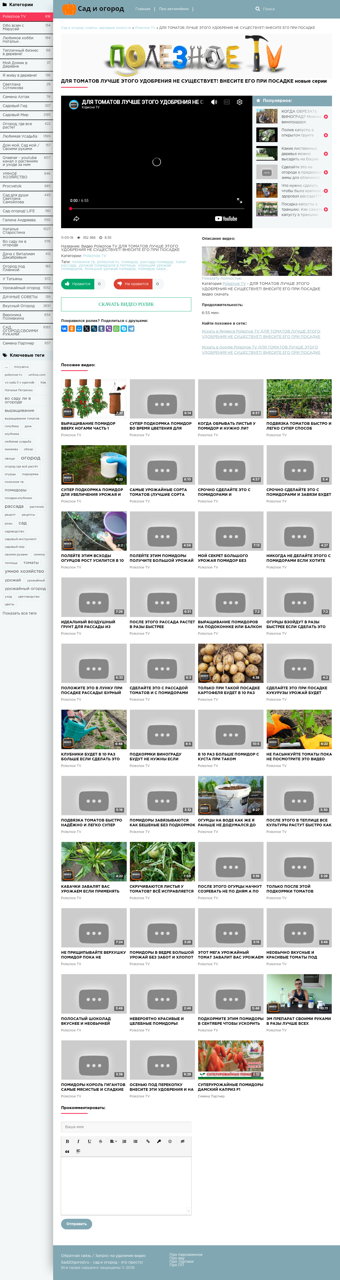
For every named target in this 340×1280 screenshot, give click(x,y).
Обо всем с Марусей (13, 27)
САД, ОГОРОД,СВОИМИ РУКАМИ (20, 331)
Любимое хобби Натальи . (18, 40)
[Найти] (257, 9)
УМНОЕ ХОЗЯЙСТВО (15, 175)
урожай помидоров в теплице (107, 265)
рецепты (28, 515)
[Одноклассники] (72, 328)
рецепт (10, 515)
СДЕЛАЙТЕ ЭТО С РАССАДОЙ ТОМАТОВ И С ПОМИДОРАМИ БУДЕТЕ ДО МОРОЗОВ (159, 691)
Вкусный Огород (19, 306)
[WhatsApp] (116, 328)
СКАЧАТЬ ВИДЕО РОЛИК (126, 304)
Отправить (76, 1224)
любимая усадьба (18, 441)
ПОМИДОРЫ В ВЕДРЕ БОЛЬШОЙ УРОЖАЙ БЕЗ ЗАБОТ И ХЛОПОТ (162, 955)
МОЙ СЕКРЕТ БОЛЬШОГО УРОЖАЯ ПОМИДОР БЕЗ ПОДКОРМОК (223, 558)
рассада (14, 507)
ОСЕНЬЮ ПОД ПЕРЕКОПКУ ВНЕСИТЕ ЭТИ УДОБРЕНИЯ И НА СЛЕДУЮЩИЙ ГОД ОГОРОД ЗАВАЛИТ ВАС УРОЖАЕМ (162, 1087)
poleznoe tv (13, 375)
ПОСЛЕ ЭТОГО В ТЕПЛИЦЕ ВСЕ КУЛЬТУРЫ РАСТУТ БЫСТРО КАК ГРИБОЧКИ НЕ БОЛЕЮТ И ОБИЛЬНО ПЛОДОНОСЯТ (299, 823)
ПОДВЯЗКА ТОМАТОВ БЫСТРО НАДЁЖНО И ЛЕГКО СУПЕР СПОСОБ (91, 823)
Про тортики (181, 1261)
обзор (28, 449)
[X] (86, 328)
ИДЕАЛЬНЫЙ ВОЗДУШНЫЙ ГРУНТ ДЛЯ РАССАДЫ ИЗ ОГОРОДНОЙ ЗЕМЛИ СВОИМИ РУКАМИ (91, 625)
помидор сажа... (153, 269)
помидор (129, 262)
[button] (67, 1141)
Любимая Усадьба (20, 136)
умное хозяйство (24, 571)
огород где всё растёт (21, 466)
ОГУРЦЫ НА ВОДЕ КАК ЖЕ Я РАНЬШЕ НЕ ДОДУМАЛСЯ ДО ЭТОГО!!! (227, 823)
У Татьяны (12, 279)
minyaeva (21, 367)
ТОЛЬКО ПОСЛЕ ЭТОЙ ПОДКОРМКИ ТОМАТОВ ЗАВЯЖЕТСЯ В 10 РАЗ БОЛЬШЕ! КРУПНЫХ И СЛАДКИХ (297, 889)
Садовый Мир (15, 115)
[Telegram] (131, 328)
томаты (31, 562)
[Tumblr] (101, 328)
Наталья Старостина (14, 231)
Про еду (177, 1258)
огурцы (10, 474)
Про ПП (176, 1265)
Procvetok (12, 186)
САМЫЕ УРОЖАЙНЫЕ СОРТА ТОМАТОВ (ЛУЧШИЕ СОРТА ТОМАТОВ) (158, 492)
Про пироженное (185, 1254)
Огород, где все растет (17, 125)
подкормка (30, 474)
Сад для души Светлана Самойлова (15, 199)
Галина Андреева (19, 220)
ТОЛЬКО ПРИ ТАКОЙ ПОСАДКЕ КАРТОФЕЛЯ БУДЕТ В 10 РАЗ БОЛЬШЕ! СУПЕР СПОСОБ (229, 691)
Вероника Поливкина (13, 317)
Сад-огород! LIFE (19, 211)
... (6, 367)
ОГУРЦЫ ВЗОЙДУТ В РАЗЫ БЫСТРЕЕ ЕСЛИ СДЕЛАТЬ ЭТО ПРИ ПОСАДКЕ (296, 625)
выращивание (19, 410)
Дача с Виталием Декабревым (19, 256)
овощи (10, 458)
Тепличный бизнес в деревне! (21, 52)
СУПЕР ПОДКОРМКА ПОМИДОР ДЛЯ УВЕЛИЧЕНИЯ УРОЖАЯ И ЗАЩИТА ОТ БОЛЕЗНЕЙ (92, 492)
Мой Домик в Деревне (15, 64)
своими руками (16, 554)
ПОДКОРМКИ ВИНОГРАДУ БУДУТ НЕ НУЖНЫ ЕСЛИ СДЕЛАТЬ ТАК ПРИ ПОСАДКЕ (158, 757)
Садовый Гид (15, 106)
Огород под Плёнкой (14, 268)
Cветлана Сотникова (13, 86)
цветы (9, 604)
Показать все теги (20, 613)
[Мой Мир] (79, 328)
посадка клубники (18, 498)
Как (43, 382)
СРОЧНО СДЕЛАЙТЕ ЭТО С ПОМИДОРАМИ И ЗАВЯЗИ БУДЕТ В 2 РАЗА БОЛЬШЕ (298, 492)
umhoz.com (37, 375)
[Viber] (109, 328)
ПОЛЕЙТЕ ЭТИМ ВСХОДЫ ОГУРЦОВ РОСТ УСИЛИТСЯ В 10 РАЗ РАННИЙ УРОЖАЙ (92, 558)
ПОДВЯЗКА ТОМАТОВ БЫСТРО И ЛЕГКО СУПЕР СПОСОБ (299, 426)
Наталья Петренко (19, 390)
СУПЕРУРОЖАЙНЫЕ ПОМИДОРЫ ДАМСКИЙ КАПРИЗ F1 (230, 1087)
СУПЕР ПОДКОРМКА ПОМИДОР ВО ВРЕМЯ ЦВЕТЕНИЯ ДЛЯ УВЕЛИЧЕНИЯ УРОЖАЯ (161, 426)
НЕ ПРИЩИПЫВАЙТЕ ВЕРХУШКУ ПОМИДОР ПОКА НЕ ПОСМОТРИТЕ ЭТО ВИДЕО (93, 955)
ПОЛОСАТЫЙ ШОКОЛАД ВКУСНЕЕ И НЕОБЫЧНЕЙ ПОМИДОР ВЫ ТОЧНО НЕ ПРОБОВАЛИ (86, 1021)
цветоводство (29, 596)
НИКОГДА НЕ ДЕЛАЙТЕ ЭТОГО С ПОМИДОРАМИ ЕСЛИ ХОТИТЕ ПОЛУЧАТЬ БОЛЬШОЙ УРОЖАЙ (298, 558)
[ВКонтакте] (64, 328)
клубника (12, 434)
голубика (12, 426)
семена (39, 554)
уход (8, 596)
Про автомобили (174, 9)
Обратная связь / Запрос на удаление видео (103, 1255)
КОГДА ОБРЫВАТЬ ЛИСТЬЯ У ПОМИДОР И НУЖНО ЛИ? (227, 426)
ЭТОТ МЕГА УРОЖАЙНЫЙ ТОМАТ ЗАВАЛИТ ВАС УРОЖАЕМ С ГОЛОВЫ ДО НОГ (231, 955)
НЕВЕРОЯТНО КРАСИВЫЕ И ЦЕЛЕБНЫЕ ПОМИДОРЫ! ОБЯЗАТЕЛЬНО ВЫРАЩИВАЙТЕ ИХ (161, 1021)
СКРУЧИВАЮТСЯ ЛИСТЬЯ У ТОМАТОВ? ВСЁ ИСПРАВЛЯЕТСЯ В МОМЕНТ (162, 889)
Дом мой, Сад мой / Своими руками (21, 147)
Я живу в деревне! (20, 75)
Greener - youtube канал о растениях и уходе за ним (20, 161)
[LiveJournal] (94, 328)
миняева (11, 449)
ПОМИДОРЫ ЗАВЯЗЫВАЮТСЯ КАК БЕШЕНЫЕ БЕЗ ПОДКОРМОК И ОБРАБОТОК (162, 823)
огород (30, 458)
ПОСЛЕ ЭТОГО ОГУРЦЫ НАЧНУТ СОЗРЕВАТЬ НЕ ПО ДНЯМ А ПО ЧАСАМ (230, 889)
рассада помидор (156, 262)
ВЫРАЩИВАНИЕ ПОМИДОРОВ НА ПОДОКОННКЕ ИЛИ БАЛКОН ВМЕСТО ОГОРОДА (230, 625)
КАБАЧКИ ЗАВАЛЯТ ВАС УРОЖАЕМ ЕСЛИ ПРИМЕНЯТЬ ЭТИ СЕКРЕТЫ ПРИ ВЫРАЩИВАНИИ (90, 889)
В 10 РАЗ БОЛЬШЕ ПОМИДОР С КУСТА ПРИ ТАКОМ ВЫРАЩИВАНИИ (228, 757)
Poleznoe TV (14, 16)
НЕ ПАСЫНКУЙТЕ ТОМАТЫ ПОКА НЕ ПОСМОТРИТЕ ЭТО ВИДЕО (299, 757)
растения (37, 507)
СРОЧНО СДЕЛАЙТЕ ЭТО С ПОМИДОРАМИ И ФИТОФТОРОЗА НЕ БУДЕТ (224, 492)
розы (8, 523)
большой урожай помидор (110, 269)
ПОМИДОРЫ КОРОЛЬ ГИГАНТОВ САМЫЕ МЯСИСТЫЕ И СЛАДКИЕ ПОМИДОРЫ (93, 1087)
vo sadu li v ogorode (20, 382)
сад (23, 523)
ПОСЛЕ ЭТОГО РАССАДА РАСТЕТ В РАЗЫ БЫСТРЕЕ (162, 625)
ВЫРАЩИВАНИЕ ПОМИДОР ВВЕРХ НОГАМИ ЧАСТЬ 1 (88, 426)
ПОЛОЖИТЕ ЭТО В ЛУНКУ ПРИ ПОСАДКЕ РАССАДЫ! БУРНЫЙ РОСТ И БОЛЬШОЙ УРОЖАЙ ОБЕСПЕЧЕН (91, 691)
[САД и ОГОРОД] (94, 9)
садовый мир (14, 547)
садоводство (14, 531)
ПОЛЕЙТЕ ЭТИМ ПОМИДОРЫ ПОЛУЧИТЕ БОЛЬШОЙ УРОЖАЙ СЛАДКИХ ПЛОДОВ (162, 558)
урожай (13, 580)
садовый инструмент (21, 539)
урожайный (36, 580)
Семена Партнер (18, 343)
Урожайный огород (21, 288)
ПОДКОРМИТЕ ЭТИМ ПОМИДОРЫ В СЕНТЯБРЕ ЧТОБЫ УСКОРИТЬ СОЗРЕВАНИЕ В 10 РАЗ (231, 1021)
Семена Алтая (16, 97)
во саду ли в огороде (18, 400)
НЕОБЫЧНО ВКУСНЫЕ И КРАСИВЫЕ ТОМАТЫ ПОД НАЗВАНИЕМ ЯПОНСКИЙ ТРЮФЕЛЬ (291, 955)
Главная (142, 9)
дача (28, 426)
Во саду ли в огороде (14, 243)
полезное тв (14, 482)
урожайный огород (25, 588)
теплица (11, 563)
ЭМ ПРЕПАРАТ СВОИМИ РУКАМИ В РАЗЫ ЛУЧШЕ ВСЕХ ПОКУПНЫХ (298, 1021)
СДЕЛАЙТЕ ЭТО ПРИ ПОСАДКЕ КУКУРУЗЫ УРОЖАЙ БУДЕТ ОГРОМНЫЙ (296, 691)
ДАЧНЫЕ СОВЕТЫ (20, 297)
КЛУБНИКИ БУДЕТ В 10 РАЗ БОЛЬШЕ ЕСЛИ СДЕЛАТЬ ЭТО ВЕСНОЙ (90, 757)
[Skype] (124, 328)
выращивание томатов (22, 418)
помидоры (16, 490)
